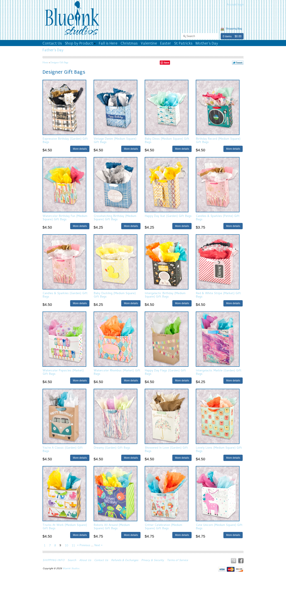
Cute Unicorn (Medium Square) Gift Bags (219, 526)
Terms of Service (177, 560)
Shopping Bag (234, 28)
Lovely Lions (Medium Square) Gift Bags (219, 449)
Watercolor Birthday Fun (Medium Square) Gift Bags (65, 217)
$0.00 (238, 36)
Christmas (129, 43)
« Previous (83, 545)
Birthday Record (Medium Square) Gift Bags (218, 140)
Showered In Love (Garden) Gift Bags (166, 449)
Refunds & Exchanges (124, 560)
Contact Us (52, 43)
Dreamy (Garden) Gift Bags (112, 447)
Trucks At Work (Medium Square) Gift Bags (65, 526)
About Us (85, 560)
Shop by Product (79, 43)
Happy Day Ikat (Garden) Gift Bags (168, 216)
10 (66, 545)
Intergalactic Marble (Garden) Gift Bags (218, 372)
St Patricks (183, 43)
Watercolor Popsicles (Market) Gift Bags (63, 372)
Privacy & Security (152, 560)
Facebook (240, 560)
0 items (227, 36)
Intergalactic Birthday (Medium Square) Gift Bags (165, 294)
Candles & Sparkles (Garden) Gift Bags (65, 294)
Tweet (237, 62)
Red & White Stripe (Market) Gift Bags (218, 294)
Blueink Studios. (71, 568)
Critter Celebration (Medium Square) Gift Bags (163, 526)
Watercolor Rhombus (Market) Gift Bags (117, 372)
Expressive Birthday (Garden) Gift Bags (65, 140)
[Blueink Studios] (72, 36)
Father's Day (53, 50)
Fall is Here (108, 43)
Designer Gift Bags (59, 62)
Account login (235, 4)
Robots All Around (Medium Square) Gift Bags (112, 526)
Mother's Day (207, 43)
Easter (165, 43)
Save (166, 62)
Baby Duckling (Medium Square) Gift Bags (115, 294)
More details (80, 148)
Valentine (149, 43)
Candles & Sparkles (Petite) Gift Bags (218, 217)
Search (71, 560)
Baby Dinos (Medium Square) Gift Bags (167, 140)
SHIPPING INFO (53, 560)
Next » (98, 545)
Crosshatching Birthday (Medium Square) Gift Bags (115, 217)
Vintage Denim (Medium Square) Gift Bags (115, 140)
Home (45, 62)
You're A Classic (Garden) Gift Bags (63, 449)
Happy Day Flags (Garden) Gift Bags (165, 372)
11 (73, 545)
